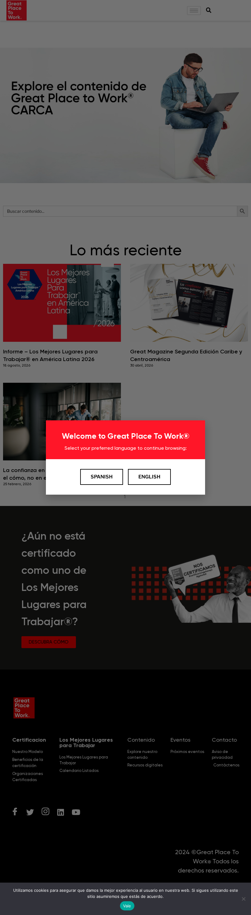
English (149, 477)
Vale (127, 905)
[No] (243, 899)
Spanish (102, 477)
